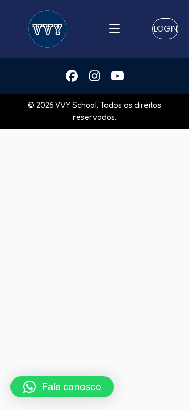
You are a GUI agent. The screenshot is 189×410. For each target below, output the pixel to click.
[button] (165, 28)
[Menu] (114, 29)
